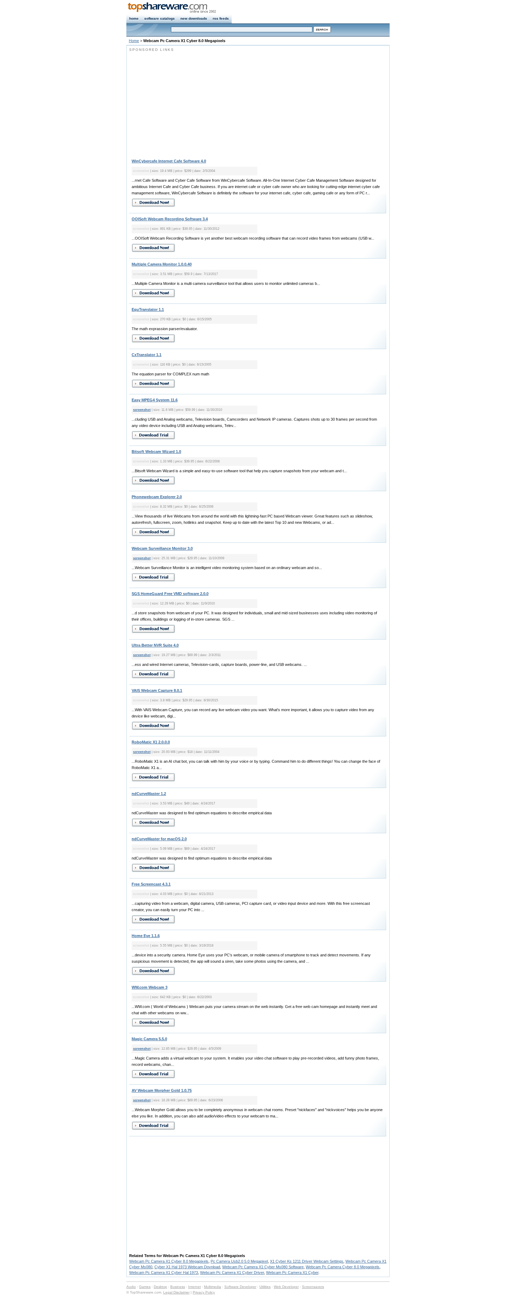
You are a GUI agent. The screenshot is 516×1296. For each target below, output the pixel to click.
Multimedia (212, 1287)
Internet (194, 1287)
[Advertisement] (188, 102)
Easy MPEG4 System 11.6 (155, 400)
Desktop (160, 1287)
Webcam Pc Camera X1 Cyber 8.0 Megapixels (169, 1261)
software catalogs (159, 18)
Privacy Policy (204, 1292)
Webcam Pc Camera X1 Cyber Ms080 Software (263, 1267)
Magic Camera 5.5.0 (149, 1039)
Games (145, 1287)
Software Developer (240, 1287)
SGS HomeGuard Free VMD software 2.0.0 (170, 594)
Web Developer (286, 1287)
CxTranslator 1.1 (146, 355)
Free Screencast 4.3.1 (151, 884)
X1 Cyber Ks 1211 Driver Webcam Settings (306, 1261)
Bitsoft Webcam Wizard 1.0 (156, 451)
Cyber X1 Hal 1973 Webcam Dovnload (187, 1267)
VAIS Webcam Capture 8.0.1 (157, 690)
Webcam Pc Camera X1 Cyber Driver (232, 1272)
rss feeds (221, 18)
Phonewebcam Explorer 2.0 (157, 497)
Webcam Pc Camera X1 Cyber (292, 1272)
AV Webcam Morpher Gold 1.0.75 (162, 1090)
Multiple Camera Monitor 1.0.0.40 (162, 264)
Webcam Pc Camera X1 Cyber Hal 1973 (163, 1272)
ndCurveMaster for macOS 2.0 (159, 839)
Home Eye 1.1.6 (146, 936)
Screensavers (313, 1287)
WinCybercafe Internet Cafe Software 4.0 (169, 161)
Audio (131, 1287)
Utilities (265, 1287)
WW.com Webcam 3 (149, 987)
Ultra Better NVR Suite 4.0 (155, 645)
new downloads (193, 18)
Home (134, 41)
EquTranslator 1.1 (148, 309)
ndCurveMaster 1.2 (149, 793)
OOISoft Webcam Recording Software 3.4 (170, 219)
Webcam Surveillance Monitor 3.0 (162, 548)
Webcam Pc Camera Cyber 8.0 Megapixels (342, 1267)
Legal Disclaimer (176, 1292)
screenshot (142, 410)
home (134, 18)
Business (177, 1287)
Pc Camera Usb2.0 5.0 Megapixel (239, 1261)
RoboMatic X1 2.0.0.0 (151, 742)
